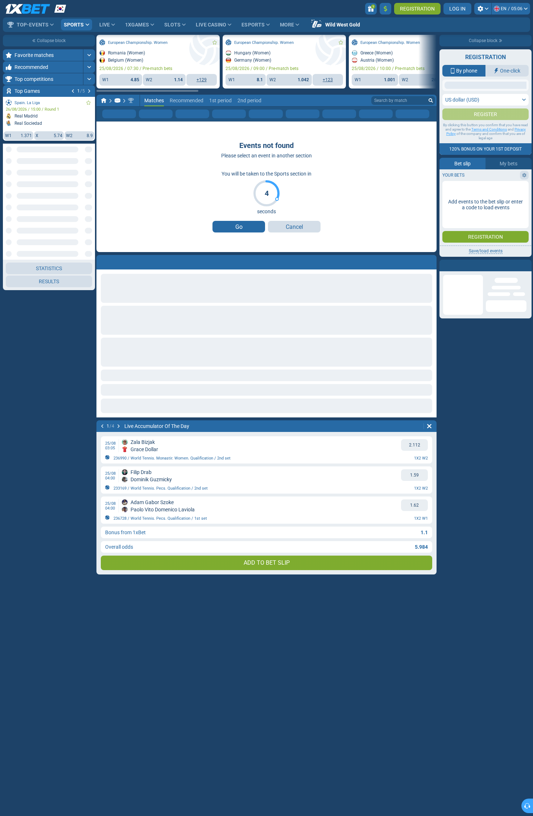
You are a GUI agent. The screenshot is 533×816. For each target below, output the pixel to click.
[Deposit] (385, 9)
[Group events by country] (89, 176)
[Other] (410, 114)
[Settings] (482, 9)
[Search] (430, 100)
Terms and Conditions (489, 129)
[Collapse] (89, 236)
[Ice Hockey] (117, 100)
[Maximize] (89, 55)
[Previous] (73, 91)
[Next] (89, 91)
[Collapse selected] (80, 176)
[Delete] (429, 426)
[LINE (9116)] (103, 100)
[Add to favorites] (88, 102)
